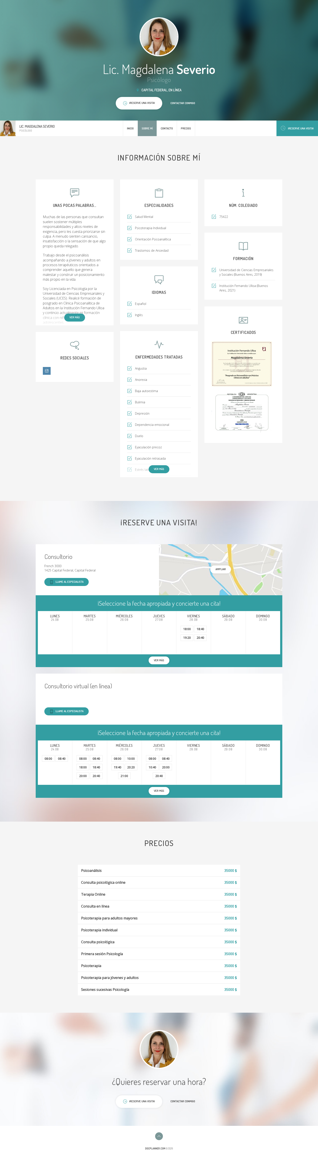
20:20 (131, 767)
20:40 (200, 638)
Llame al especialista (70, 581)
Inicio (130, 128)
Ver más (74, 317)
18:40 (200, 629)
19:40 (117, 767)
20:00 (83, 776)
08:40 (62, 758)
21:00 (124, 776)
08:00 (48, 758)
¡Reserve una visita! (301, 128)
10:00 (131, 758)
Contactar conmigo (182, 103)
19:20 (187, 638)
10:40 (152, 767)
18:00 (187, 629)
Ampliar (220, 569)
